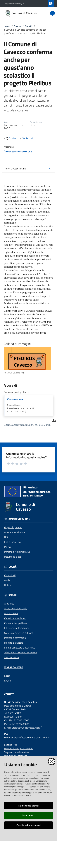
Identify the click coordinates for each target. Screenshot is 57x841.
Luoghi (7, 676)
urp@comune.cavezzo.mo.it (26, 727)
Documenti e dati (12, 556)
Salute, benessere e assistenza (19, 647)
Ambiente (9, 603)
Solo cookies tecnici (28, 805)
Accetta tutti (28, 815)
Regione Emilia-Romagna (14, 3)
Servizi (13, 595)
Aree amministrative (14, 532)
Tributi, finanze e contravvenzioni (20, 652)
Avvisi (7, 580)
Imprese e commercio (15, 638)
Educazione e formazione (16, 628)
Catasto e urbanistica (15, 618)
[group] (28, 361)
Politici (7, 547)
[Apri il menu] (4, 13)
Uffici (6, 537)
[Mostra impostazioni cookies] (54, 420)
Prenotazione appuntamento (18, 748)
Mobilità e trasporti (13, 643)
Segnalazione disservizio (16, 752)
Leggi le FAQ (10, 745)
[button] (52, 13)
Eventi (7, 680)
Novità (17, 26)
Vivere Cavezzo (13, 667)
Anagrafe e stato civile (15, 608)
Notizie (28, 26)
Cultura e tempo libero (15, 623)
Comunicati (10, 575)
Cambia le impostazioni (28, 825)
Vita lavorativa (11, 657)
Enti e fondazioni (12, 542)
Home (7, 26)
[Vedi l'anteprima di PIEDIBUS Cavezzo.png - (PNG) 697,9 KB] (27, 358)
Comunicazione (15, 399)
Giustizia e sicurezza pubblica (18, 633)
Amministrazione (19, 519)
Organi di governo (13, 527)
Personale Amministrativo (17, 552)
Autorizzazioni (11, 613)
